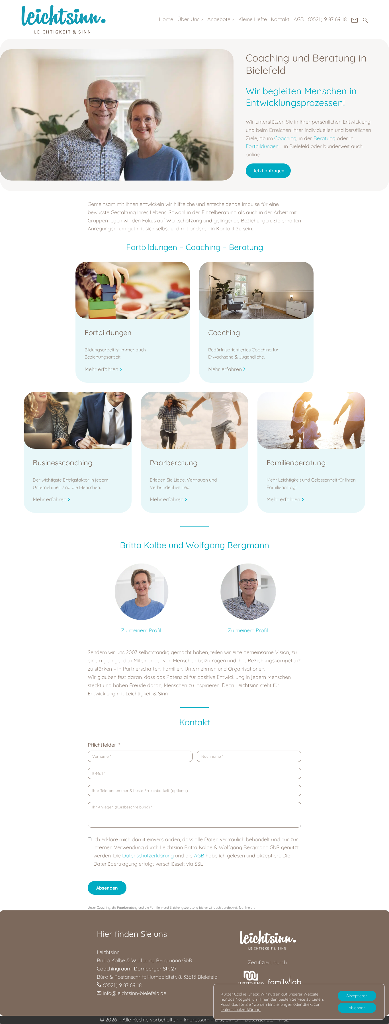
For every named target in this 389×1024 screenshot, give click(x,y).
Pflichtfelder (102, 745)
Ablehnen (357, 1007)
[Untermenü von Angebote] (233, 19)
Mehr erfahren (101, 369)
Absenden (107, 888)
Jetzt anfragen (268, 170)
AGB (199, 855)
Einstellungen (280, 1004)
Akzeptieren (357, 995)
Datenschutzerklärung (241, 1009)
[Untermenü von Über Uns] (201, 19)
